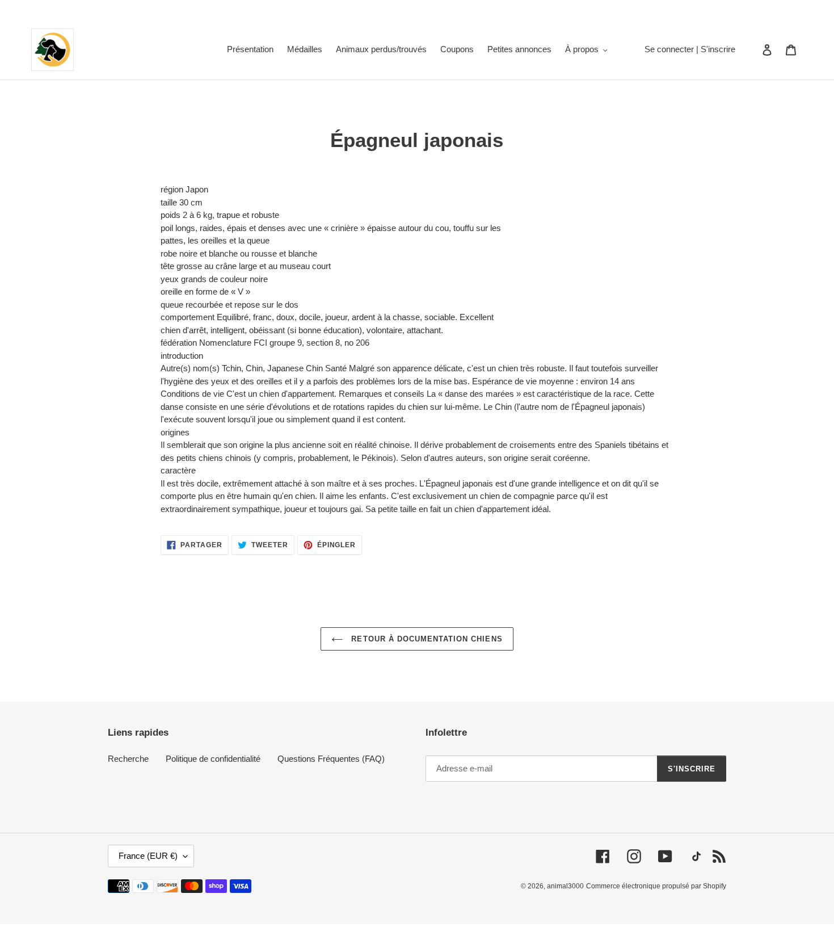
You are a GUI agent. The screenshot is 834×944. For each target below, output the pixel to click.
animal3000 (565, 886)
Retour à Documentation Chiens (425, 639)
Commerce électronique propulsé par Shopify (656, 886)
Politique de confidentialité (213, 758)
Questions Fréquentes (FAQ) (331, 758)
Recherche (128, 758)
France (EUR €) (148, 856)
